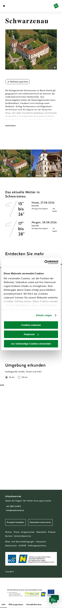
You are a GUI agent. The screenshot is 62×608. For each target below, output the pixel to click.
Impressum (41, 541)
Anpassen (29, 334)
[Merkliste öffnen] (11, 6)
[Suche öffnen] (13, 6)
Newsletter (41, 532)
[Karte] (9, 6)
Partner (8, 532)
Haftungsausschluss (37, 545)
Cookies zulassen (31, 325)
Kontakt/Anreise (33, 604)
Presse (17, 532)
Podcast (51, 532)
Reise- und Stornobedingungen (19, 541)
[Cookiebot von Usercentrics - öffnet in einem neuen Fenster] (44, 262)
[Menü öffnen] (4, 6)
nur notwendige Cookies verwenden (31, 343)
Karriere (9, 536)
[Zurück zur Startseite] (56, 6)
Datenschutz (11, 545)
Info (3, 604)
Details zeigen (44, 315)
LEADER (22, 545)
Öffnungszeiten (16, 604)
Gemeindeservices (22, 536)
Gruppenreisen (28, 532)
